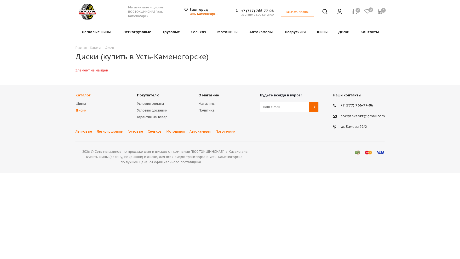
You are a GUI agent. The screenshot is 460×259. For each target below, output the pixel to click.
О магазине (208, 95)
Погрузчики (225, 131)
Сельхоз (154, 131)
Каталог (83, 95)
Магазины (206, 103)
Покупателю (148, 95)
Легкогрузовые (110, 131)
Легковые (83, 131)
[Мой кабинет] (339, 12)
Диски (80, 110)
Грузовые (135, 131)
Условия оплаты (150, 103)
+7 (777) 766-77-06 (257, 10)
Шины (80, 103)
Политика (206, 110)
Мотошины (175, 131)
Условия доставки (152, 110)
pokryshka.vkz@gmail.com (362, 116)
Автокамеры (200, 131)
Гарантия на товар (152, 117)
